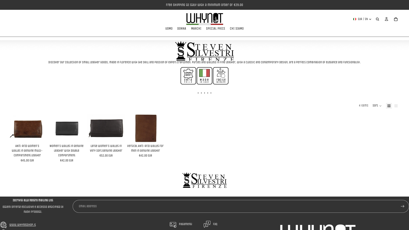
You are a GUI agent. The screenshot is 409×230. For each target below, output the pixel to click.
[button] (377, 106)
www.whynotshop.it (22, 225)
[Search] (377, 19)
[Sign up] (402, 206)
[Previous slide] (13, 128)
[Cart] (395, 19)
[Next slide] (41, 128)
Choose (82, 135)
